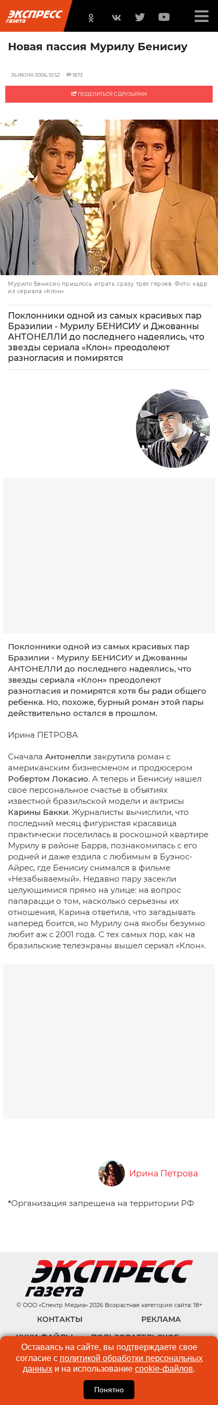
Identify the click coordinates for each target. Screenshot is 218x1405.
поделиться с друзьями (112, 94)
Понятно (109, 1389)
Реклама (161, 1319)
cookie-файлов (164, 1368)
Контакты (60, 1319)
